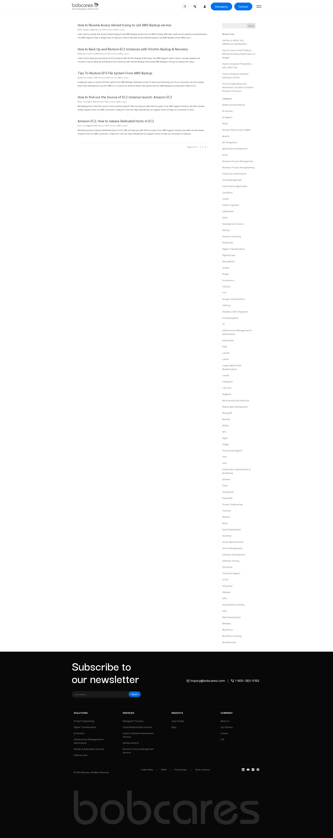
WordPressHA (229, 642)
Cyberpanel (228, 211)
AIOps (225, 123)
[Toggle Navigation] (258, 6)
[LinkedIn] (243, 769)
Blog (174, 727)
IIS (223, 324)
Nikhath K (84, 53)
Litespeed (227, 381)
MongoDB (227, 412)
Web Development (231, 617)
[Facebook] (258, 769)
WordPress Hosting (231, 635)
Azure (225, 154)
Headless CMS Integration (235, 311)
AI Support (227, 117)
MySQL (225, 425)
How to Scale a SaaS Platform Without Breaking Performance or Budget (238, 54)
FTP (224, 292)
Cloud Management (232, 179)
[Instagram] (253, 769)
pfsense (226, 479)
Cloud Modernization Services (137, 727)
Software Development (233, 554)
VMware (226, 592)
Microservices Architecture (235, 400)
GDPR (163, 769)
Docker (225, 267)
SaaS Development (231, 529)
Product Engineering (232, 504)
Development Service (233, 223)
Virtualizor (227, 585)
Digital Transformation (233, 248)
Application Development (235, 148)
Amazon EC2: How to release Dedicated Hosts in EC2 (116, 121)
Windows (226, 623)
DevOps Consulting (231, 236)
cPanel (225, 198)
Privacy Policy (181, 769)
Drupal (225, 273)
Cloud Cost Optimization (234, 173)
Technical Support (231, 573)
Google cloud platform (233, 298)
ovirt (224, 463)
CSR (222, 739)
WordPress (227, 629)
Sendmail (227, 535)
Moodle (226, 419)
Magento (226, 393)
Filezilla (226, 286)
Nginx (225, 437)
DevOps (226, 229)
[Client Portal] (205, 6)
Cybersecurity (80, 754)
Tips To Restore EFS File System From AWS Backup (115, 73)
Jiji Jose (83, 101)
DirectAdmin (228, 261)
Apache (226, 135)
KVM (224, 346)
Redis (225, 523)
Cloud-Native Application (234, 186)
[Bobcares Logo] (88, 6)
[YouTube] (248, 769)
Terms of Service (202, 769)
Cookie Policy (147, 769)
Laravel (226, 352)
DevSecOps (227, 242)
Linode (225, 375)
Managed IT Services (133, 720)
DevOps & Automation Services (89, 748)
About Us (225, 720)
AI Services (227, 110)
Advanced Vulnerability (233, 104)
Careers (224, 733)
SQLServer (227, 566)
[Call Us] (195, 6)
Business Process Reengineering (238, 167)
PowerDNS (227, 498)
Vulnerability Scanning (233, 604)
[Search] (185, 6)
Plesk (225, 485)
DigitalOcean (228, 255)
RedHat (226, 516)
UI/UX (225, 579)
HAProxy (226, 305)
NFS (224, 431)
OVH (224, 456)
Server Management (232, 548)
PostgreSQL (228, 491)
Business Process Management (237, 161)
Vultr (224, 610)
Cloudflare (227, 192)
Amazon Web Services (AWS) (107, 29)
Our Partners (226, 727)
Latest (122, 29)
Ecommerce (228, 280)
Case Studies (178, 720)
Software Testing (230, 560)
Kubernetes (228, 340)
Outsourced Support (232, 450)
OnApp (225, 444)
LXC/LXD (226, 387)
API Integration (229, 142)
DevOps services (131, 742)
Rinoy (82, 29)
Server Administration (233, 541)
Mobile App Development (235, 406)
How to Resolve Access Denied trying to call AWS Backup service (124, 25)
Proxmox (226, 510)
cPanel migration (230, 204)
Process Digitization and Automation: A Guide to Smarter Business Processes (237, 87)
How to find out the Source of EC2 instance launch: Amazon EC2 (125, 97)
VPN (224, 598)
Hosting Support (230, 317)
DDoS (225, 217)
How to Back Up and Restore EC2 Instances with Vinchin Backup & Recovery (133, 49)
